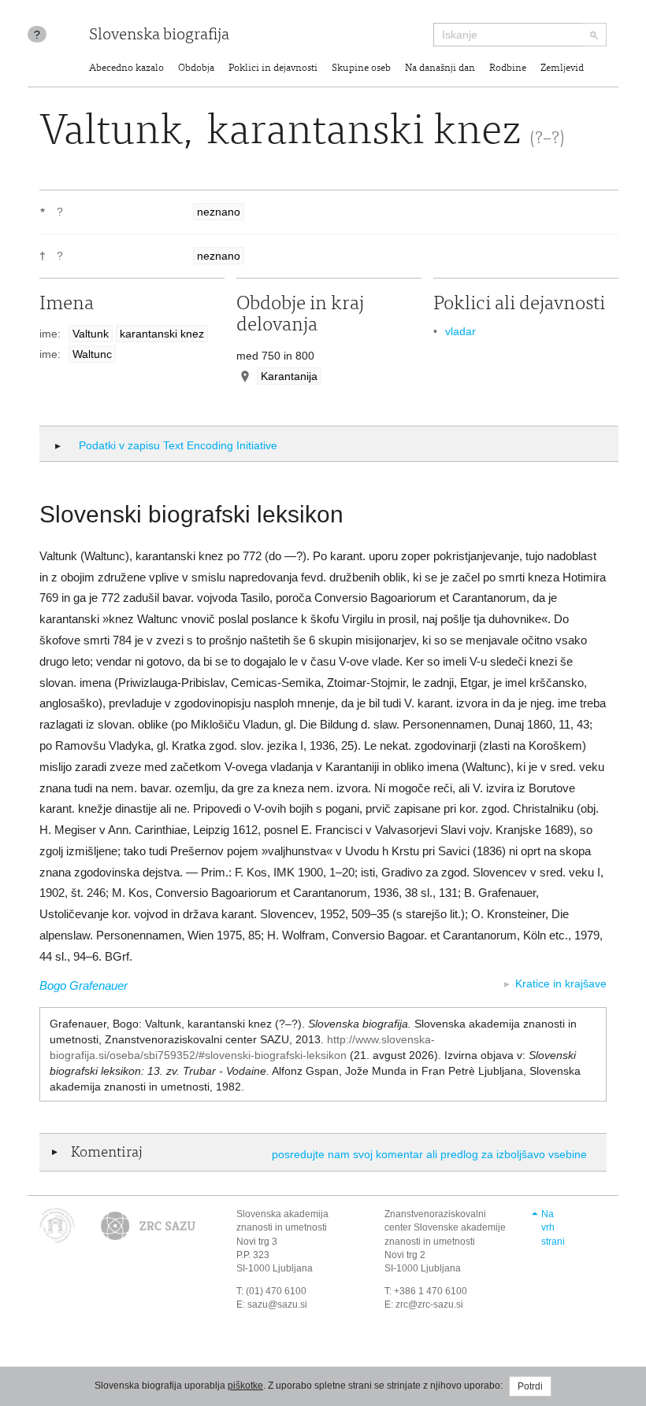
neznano (218, 211)
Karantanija (289, 376)
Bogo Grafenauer (83, 985)
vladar (460, 331)
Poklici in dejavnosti (272, 69)
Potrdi (530, 1386)
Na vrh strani (553, 1227)
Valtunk (90, 333)
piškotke (245, 1385)
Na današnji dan (440, 69)
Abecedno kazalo (126, 69)
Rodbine (507, 69)
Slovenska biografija (159, 36)
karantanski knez (162, 333)
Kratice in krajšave (561, 983)
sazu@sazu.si (277, 1304)
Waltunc (92, 354)
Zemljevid (562, 69)
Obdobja (196, 69)
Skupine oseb (361, 69)
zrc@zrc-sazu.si (429, 1304)
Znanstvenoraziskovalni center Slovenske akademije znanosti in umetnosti (445, 1227)
